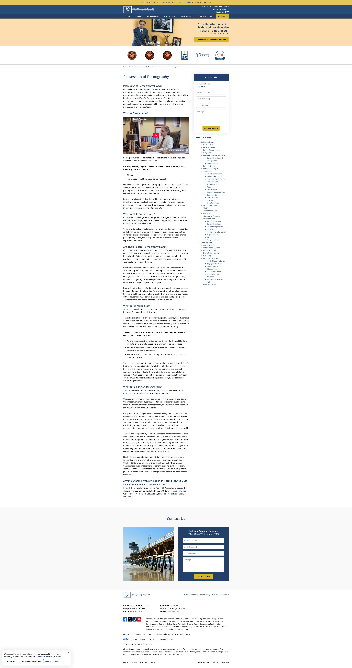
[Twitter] (130, 619)
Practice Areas (169, 16)
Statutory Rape (213, 203)
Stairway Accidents (214, 271)
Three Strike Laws (210, 211)
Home (128, 16)
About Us (138, 16)
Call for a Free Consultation (215, 6)
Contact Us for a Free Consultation (211, 40)
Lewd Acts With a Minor (216, 179)
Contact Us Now (211, 128)
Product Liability (209, 285)
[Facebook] (125, 619)
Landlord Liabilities (210, 258)
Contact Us (222, 16)
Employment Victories (205, 16)
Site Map (215, 595)
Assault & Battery (214, 221)
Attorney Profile (153, 16)
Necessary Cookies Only (31, 661)
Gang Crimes (208, 153)
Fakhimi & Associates (146, 662)
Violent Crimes (209, 219)
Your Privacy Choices (137, 639)
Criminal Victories (186, 16)
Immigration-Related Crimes (214, 155)
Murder (210, 237)
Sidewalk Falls (212, 266)
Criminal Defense (146, 67)
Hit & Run (210, 229)
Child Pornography (214, 174)
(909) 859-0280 (173, 611)
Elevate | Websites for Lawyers (213, 662)
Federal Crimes (209, 147)
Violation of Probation (212, 216)
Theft (205, 208)
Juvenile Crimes (209, 166)
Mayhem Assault (213, 234)
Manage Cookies (166, 639)
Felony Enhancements (211, 150)
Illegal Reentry (212, 163)
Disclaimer (194, 595)
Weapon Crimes (213, 240)
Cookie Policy (152, 639)
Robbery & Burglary (211, 168)
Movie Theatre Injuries (216, 261)
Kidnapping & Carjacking (216, 232)
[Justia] (134, 619)
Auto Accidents (209, 245)
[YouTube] (139, 619)
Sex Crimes (157, 67)
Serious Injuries (206, 242)
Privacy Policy (205, 595)
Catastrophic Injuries (211, 248)
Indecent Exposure (214, 176)
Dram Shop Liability (211, 253)
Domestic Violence (214, 224)
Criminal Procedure (210, 205)
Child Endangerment (215, 227)
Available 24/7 (222, 12)
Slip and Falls (212, 269)
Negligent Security (214, 263)
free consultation (178, 491)
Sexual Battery (212, 195)
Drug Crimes (208, 145)
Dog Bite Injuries (209, 250)
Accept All (11, 661)
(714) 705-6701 (221, 9)
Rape (209, 187)
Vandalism (207, 213)
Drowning (207, 256)
